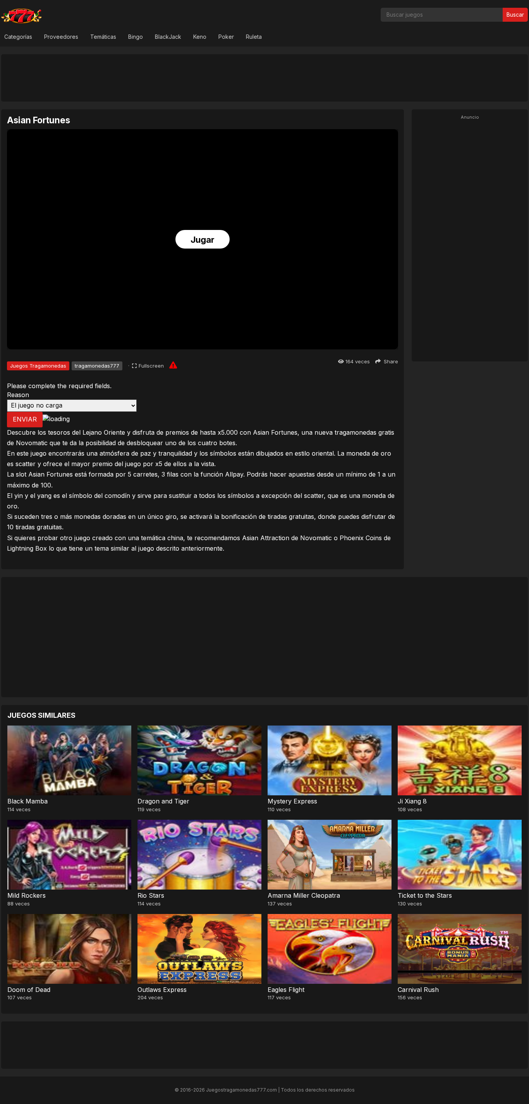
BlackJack (168, 36)
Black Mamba (27, 801)
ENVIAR (25, 419)
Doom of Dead (28, 989)
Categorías (18, 36)
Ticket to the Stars (425, 895)
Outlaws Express (162, 989)
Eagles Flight (286, 989)
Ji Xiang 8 (412, 801)
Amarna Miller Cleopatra (304, 895)
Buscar (515, 14)
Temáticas (103, 36)
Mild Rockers (26, 895)
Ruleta (254, 36)
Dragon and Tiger (163, 801)
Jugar (203, 240)
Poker (226, 36)
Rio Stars (150, 895)
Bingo (135, 36)
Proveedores (61, 36)
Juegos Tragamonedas (38, 366)
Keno (199, 36)
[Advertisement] (264, 77)
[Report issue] (173, 365)
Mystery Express (292, 801)
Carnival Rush (418, 989)
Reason (18, 395)
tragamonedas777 (97, 366)
